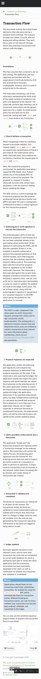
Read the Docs (11, 675)
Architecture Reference (16, 12)
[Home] (4, 12)
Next (32, 648)
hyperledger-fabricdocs (22, 3)
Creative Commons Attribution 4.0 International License (19, 665)
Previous (10, 648)
